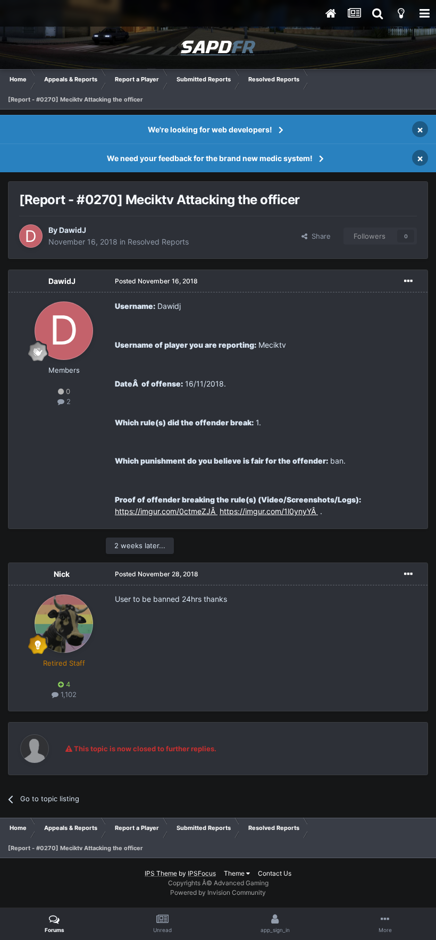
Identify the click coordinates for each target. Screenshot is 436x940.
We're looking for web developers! (210, 129)
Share (319, 236)
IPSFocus (202, 873)
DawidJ (72, 229)
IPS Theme (161, 873)
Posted (156, 281)
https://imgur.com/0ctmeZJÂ (166, 511)
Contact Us (274, 873)
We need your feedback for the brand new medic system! (210, 158)
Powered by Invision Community (218, 892)
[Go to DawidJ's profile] (31, 236)
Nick (62, 573)
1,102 (67, 694)
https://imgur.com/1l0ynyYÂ (269, 511)
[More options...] (408, 281)
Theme (235, 873)
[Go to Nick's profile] (64, 623)
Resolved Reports (158, 241)
